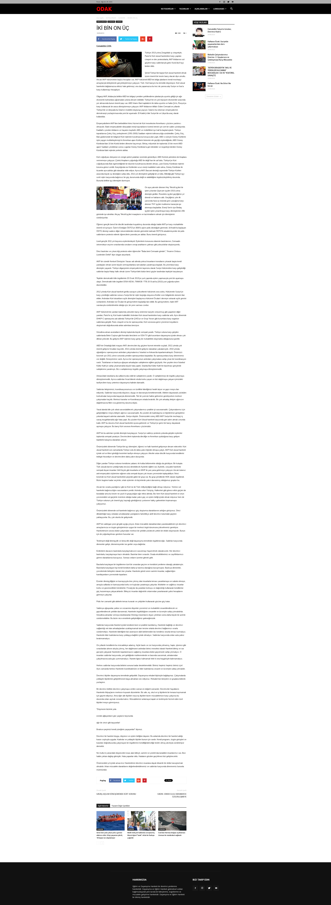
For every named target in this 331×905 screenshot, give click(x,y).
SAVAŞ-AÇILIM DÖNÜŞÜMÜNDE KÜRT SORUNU (116, 794)
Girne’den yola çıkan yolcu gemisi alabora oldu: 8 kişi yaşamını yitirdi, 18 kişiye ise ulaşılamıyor (109, 835)
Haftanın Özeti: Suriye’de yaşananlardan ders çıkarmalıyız (218, 44)
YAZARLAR (184, 9)
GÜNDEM (121, 18)
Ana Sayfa (100, 18)
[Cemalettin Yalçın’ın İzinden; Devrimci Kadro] (199, 32)
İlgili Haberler (103, 806)
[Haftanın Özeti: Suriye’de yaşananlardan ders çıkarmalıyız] (199, 44)
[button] (231, 9)
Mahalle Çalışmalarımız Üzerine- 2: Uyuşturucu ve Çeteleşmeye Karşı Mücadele (220, 57)
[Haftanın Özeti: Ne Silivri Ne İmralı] (199, 86)
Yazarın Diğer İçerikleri (121, 806)
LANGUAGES (218, 9)
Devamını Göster (213, 96)
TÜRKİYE (119, 22)
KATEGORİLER (167, 9)
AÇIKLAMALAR (201, 9)
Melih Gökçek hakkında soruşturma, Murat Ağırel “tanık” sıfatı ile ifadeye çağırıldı (141, 835)
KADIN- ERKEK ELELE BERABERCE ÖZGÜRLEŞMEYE (172, 795)
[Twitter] (228, 2)
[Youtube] (233, 2)
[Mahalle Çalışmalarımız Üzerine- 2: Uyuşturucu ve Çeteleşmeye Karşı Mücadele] (199, 57)
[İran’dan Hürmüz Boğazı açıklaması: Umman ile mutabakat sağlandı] (172, 821)
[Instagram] (224, 2)
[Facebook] (220, 2)
